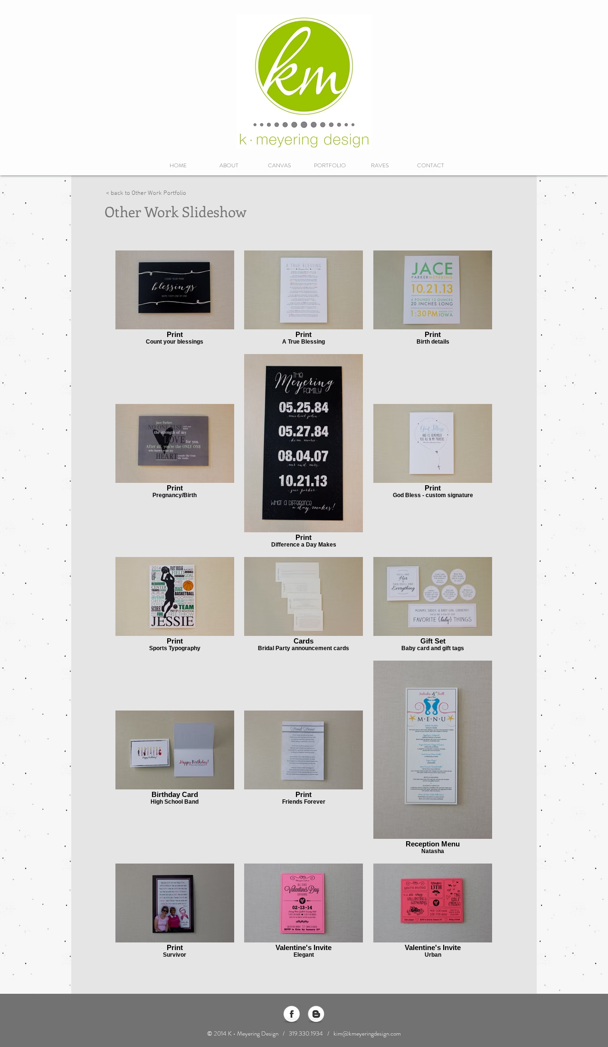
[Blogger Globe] (316, 1015)
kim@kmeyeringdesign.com (367, 1033)
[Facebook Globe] (292, 1015)
